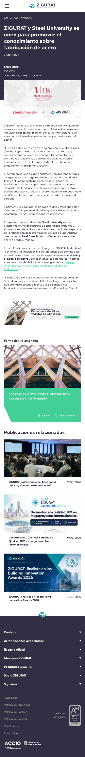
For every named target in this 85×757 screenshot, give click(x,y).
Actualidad (11, 18)
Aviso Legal (11, 697)
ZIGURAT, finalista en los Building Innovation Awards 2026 (30, 598)
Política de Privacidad (17, 705)
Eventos (26, 18)
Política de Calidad (15, 719)
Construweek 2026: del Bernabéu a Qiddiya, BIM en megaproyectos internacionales (31, 541)
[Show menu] (7, 6)
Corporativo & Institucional (22, 75)
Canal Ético (11, 733)
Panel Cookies (12, 726)
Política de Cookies (15, 712)
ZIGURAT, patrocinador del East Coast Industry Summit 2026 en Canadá (32, 483)
